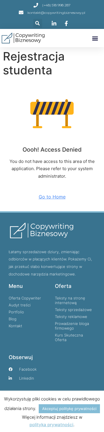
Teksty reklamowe (71, 316)
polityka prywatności (51, 424)
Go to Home (52, 197)
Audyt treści (20, 305)
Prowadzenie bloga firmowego (72, 325)
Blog (12, 319)
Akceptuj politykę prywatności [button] (69, 408)
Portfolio (16, 312)
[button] (37, 23)
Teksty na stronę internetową (70, 300)
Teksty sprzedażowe (73, 309)
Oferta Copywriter (25, 298)
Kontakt (15, 325)
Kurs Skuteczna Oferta (69, 337)
